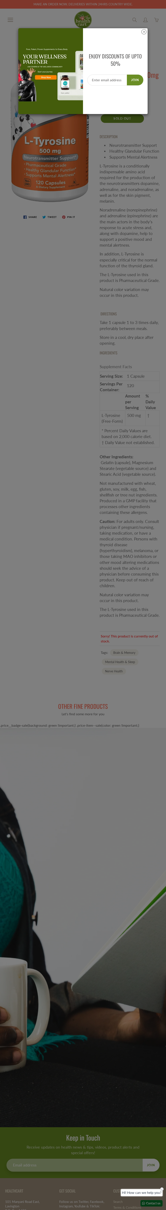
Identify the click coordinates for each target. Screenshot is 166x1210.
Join (135, 80)
